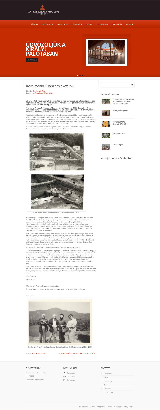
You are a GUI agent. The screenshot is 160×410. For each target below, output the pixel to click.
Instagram (71, 380)
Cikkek (50, 93)
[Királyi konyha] (106, 147)
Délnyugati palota (119, 133)
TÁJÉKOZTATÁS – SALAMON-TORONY (120, 123)
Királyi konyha (118, 145)
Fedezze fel (117, 24)
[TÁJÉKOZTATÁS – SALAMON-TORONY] (106, 124)
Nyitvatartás (47, 24)
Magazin (129, 24)
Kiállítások (107, 389)
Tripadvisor (71, 376)
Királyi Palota (108, 392)
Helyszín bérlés (102, 24)
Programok (77, 24)
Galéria (89, 24)
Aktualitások (62, 24)
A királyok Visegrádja (120, 111)
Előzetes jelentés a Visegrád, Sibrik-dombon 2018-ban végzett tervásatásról (123, 101)
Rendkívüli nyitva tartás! (36, 353)
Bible (46, 93)
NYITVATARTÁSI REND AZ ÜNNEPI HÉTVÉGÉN (77, 353)
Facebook (71, 373)
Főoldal (34, 24)
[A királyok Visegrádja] (106, 113)
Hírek (106, 385)
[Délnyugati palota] (106, 135)
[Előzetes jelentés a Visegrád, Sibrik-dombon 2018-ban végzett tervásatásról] (106, 101)
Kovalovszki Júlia (39, 91)
